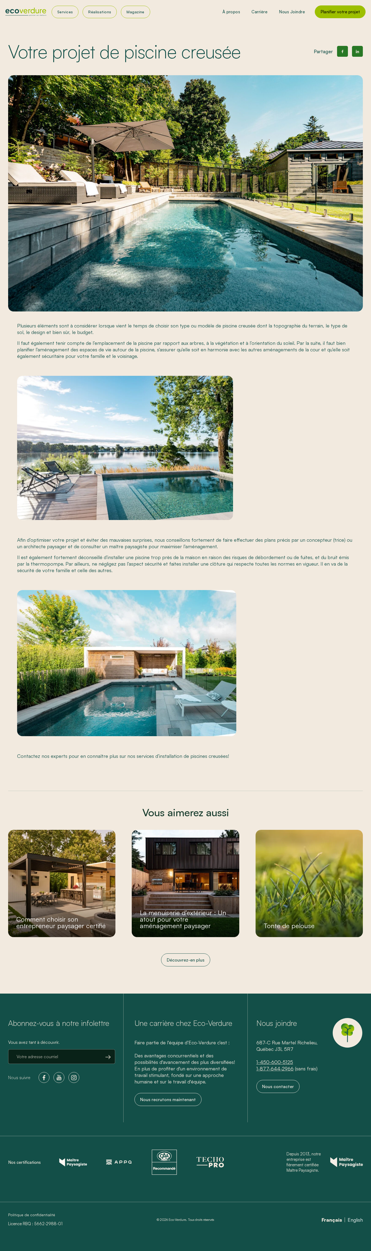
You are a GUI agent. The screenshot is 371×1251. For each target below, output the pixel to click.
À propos (231, 11)
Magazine (135, 12)
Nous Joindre (292, 11)
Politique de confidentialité (31, 1215)
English (355, 1219)
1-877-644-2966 (275, 1069)
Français (332, 1219)
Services (65, 12)
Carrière (259, 11)
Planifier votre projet (340, 11)
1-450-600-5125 (274, 1062)
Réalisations (99, 12)
